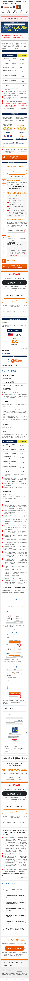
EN (25, 7)
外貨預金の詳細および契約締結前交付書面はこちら (13, 874)
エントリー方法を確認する (16, 176)
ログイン (19, 7)
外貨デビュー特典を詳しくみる (9, 365)
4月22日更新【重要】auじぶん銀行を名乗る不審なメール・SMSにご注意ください (13, 2)
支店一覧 (20, 971)
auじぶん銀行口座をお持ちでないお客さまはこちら (14, 312)
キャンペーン (21, 12)
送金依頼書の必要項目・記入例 (15, 231)
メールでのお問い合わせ (14, 948)
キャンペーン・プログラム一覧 (15, 962)
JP (23, 7)
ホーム (5, 962)
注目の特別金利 (5, 350)
